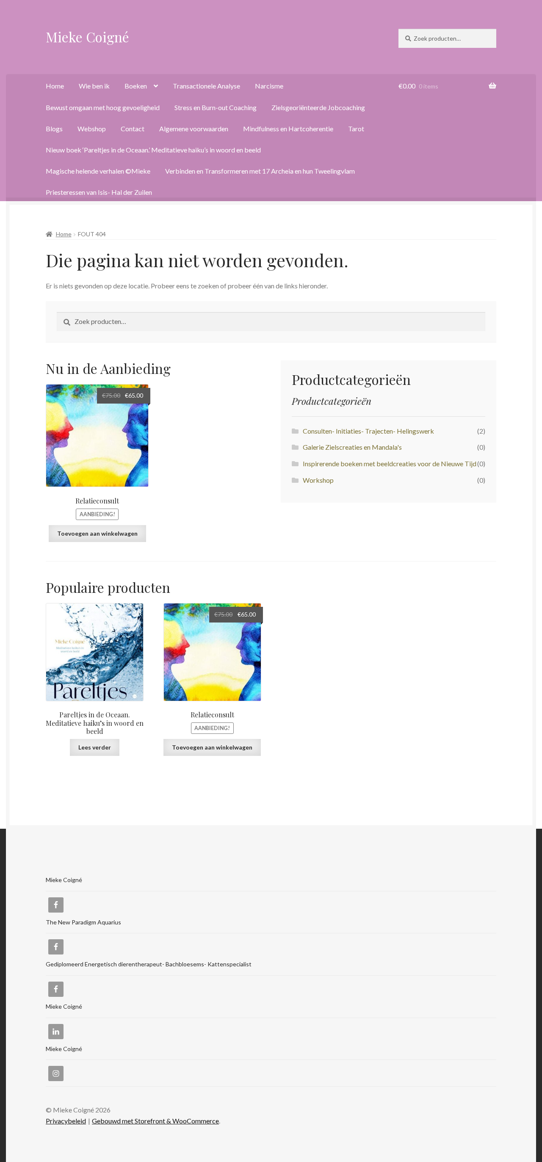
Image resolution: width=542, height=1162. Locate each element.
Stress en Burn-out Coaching (215, 107)
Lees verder (94, 747)
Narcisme (269, 86)
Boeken (135, 86)
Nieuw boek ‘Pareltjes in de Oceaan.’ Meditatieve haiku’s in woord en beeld (153, 150)
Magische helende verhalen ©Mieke (98, 171)
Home (55, 86)
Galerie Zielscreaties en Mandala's (352, 447)
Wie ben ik (94, 86)
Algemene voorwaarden (193, 129)
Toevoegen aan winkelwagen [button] (97, 533)
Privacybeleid (66, 1121)
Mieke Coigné (87, 37)
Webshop (91, 129)
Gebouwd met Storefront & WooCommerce (155, 1121)
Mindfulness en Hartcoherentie (288, 129)
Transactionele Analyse (206, 86)
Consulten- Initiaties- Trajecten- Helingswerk (368, 431)
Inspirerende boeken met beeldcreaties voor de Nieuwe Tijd (389, 463)
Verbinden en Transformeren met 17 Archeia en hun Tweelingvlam (260, 171)
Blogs (54, 129)
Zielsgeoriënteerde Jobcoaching (318, 107)
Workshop (318, 480)
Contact (132, 129)
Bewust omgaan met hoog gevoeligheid (103, 107)
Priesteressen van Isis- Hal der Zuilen (99, 192)
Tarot (356, 129)
